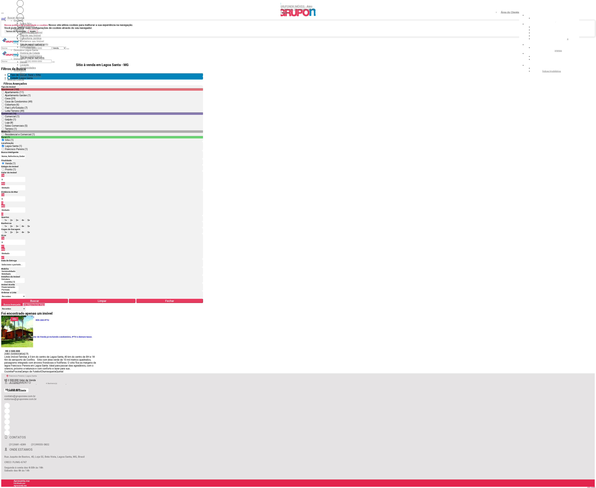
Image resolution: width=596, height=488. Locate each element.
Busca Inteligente (9, 152)
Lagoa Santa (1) (13, 146)
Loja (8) (9, 122)
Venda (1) (10, 163)
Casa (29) (10, 98)
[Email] (20, 23)
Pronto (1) (10, 169)
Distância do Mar (9, 192)
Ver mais (591, 487)
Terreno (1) (11, 128)
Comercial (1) (12, 116)
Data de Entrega (9, 260)
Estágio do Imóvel (9, 166)
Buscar (34, 301)
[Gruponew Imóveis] (20, 17)
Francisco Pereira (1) (16, 149)
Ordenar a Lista (8, 292)
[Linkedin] (20, 30)
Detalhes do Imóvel (10, 277)
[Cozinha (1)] (13, 282)
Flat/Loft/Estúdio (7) (16, 107)
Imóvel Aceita (8, 284)
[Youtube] (20, 10)
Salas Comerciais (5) (16, 125)
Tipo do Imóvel (8, 87)
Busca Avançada (12, 304)
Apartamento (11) (14, 92)
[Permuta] (10, 290)
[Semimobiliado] (8, 271)
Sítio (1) (9, 140)
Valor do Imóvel (9, 172)
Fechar (169, 301)
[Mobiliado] (8, 274)
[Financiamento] (10, 287)
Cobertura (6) (12, 104)
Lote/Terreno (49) (14, 110)
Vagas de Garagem (10, 229)
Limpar (102, 301)
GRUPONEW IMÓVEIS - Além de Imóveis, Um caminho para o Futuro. (297, 9)
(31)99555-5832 (40, 444)
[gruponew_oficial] (20, 3)
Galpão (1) (10, 119)
